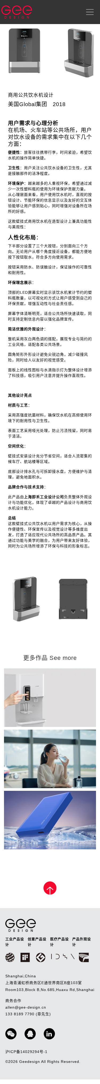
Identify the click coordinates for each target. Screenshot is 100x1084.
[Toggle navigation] (89, 12)
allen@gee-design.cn (25, 1007)
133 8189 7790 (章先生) (28, 1014)
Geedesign (30, 1061)
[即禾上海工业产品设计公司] (16, 12)
